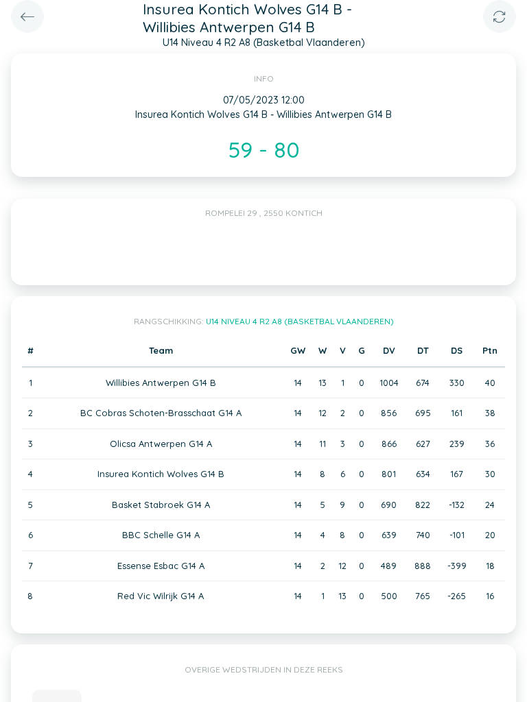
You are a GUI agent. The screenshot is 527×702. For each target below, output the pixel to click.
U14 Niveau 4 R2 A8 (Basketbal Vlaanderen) (300, 321)
